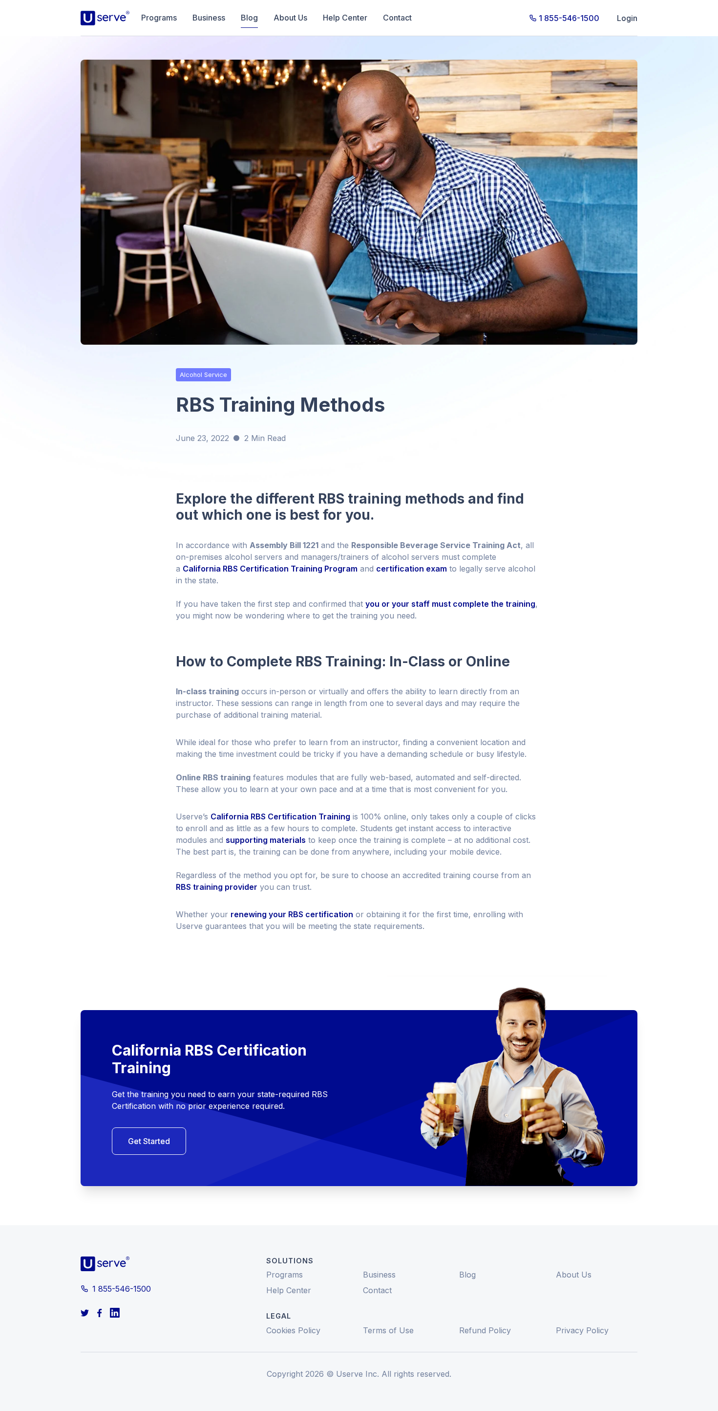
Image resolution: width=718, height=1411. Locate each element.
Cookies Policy (293, 1330)
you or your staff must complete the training (450, 604)
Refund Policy (485, 1330)
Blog (249, 17)
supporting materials (266, 840)
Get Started (149, 1141)
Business (208, 17)
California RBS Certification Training (280, 816)
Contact (397, 17)
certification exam (411, 568)
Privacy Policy (582, 1330)
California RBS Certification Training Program (270, 568)
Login (627, 18)
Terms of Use (388, 1330)
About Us (290, 17)
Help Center (345, 17)
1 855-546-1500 (569, 18)
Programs (159, 17)
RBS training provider (216, 887)
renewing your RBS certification (292, 914)
